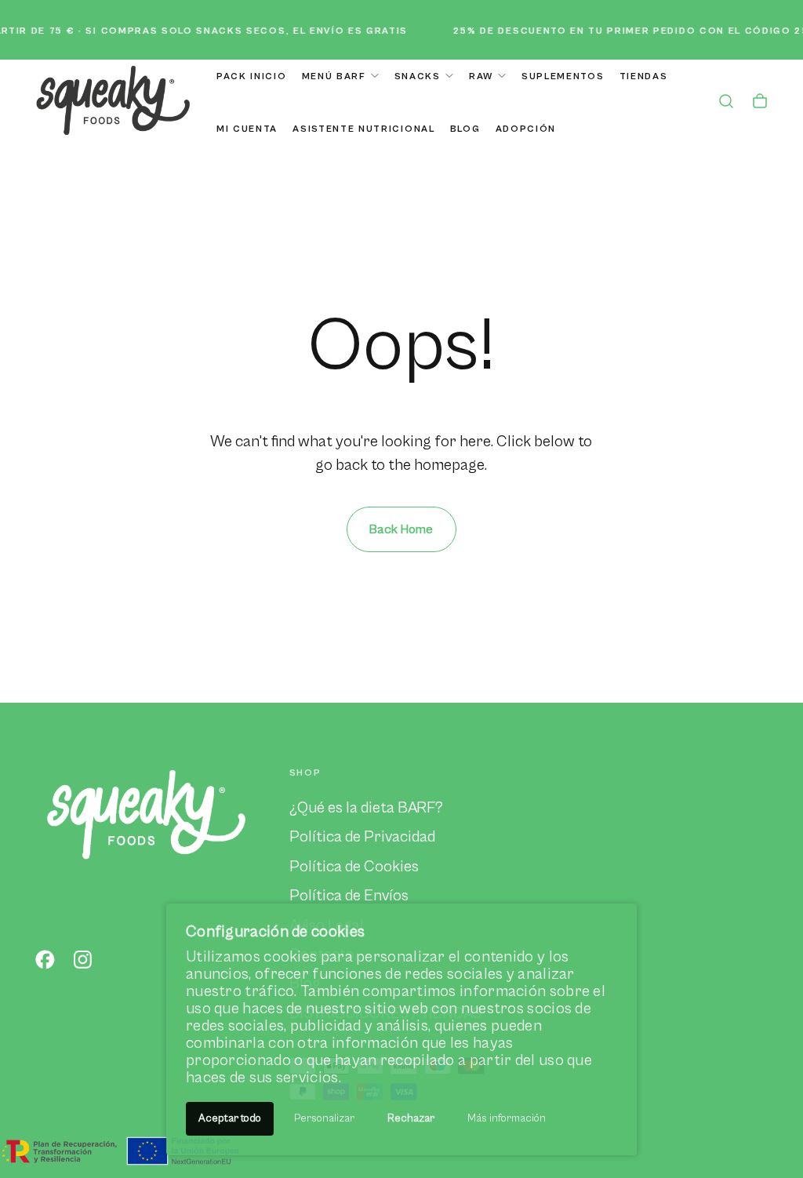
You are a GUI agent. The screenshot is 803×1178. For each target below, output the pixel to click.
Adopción (526, 129)
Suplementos (562, 76)
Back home (401, 529)
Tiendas (644, 76)
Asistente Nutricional (363, 129)
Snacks (417, 76)
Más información (506, 1118)
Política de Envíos (349, 895)
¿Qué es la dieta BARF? (366, 807)
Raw (481, 76)
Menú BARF (334, 76)
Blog (465, 129)
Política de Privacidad (362, 836)
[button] (726, 103)
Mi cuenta (247, 129)
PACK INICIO (251, 76)
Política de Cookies (354, 866)
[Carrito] (759, 103)
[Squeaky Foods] (146, 813)
